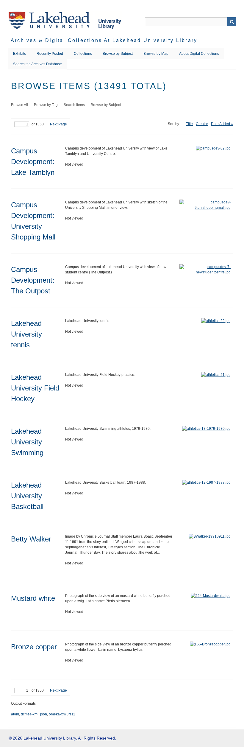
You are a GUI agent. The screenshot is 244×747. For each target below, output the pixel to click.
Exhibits (19, 54)
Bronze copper (34, 647)
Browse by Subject (118, 54)
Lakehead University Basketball (27, 496)
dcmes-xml (29, 714)
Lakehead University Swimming (27, 442)
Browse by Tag (46, 105)
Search (231, 21)
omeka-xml (58, 714)
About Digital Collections (199, 54)
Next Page (58, 124)
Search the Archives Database (37, 64)
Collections (83, 54)
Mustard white (33, 598)
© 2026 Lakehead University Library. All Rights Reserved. (62, 738)
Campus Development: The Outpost (32, 280)
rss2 (71, 714)
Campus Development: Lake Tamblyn (32, 161)
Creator (202, 124)
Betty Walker (31, 539)
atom (15, 714)
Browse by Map (155, 54)
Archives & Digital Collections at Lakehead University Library (104, 40)
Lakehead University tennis (26, 334)
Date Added (220, 124)
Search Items (74, 105)
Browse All (19, 105)
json (43, 714)
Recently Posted (50, 54)
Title (189, 124)
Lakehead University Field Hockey (35, 388)
